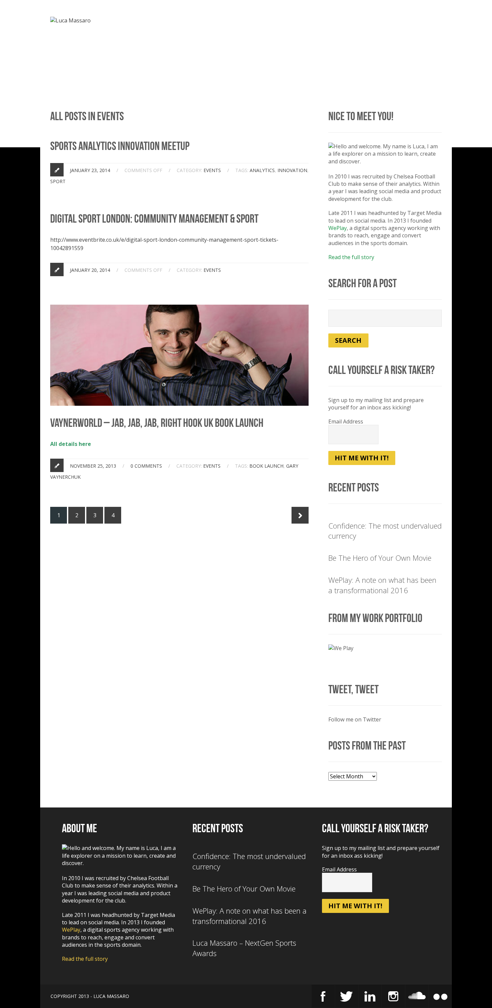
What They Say (376, 21)
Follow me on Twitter (354, 719)
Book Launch (266, 466)
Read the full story (351, 257)
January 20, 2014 (90, 270)
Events (335, 21)
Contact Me (425, 21)
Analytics (262, 170)
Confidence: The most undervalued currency (385, 531)
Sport (58, 181)
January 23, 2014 (90, 170)
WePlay (337, 228)
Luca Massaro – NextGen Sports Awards (244, 948)
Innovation (292, 170)
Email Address (345, 421)
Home (207, 21)
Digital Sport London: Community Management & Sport (154, 218)
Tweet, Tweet (353, 689)
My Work (302, 21)
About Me (240, 21)
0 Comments (146, 466)
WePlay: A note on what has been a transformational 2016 (382, 585)
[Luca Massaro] (70, 20)
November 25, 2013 (93, 466)
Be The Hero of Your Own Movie (379, 558)
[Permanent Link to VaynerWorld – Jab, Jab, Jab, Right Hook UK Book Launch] (179, 308)
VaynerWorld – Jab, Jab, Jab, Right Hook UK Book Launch (156, 422)
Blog (271, 21)
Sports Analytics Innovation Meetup (119, 146)
